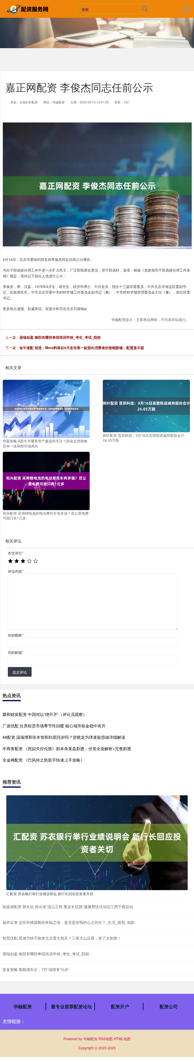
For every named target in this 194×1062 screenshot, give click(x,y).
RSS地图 (106, 1038)
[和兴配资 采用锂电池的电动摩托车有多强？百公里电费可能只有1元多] (46, 480)
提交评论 (20, 672)
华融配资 (23, 1006)
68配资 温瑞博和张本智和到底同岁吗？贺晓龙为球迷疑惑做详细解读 (64, 737)
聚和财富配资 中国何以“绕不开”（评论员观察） (45, 714)
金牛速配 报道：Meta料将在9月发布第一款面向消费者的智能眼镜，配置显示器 (81, 347)
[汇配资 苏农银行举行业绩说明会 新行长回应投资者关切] (97, 842)
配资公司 (169, 1006)
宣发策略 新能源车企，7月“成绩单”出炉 (36, 969)
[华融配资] (28, 8)
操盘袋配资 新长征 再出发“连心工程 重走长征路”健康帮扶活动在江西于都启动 (68, 906)
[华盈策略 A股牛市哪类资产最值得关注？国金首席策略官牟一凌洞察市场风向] (46, 408)
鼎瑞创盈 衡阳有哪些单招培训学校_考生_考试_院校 (60, 337)
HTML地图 (122, 1038)
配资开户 (120, 1006)
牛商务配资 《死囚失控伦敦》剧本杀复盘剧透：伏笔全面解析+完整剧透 (67, 748)
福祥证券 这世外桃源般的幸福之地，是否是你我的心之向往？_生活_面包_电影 (69, 922)
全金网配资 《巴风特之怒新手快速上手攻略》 (43, 760)
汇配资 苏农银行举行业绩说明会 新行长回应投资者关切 (49, 893)
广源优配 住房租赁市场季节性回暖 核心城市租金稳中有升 (54, 726)
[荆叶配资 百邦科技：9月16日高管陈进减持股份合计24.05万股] (146, 405)
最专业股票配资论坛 (71, 1006)
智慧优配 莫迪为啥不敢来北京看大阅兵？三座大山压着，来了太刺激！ (62, 938)
